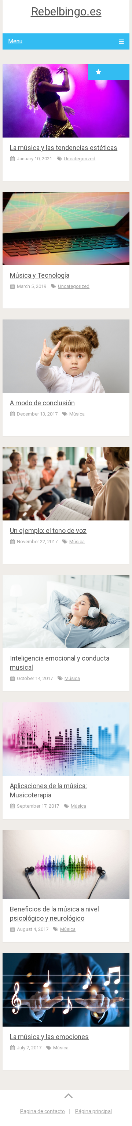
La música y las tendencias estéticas (63, 147)
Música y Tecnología (39, 275)
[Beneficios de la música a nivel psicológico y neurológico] (66, 864)
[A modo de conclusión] (66, 356)
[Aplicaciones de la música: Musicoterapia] (66, 739)
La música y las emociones (49, 1037)
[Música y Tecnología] (66, 228)
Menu (15, 41)
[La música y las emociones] (66, 990)
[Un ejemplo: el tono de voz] (66, 483)
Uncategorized (79, 158)
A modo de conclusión (42, 403)
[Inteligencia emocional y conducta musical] (66, 611)
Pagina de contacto (42, 1111)
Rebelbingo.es (66, 11)
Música (77, 414)
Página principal (93, 1111)
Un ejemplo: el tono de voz (48, 530)
